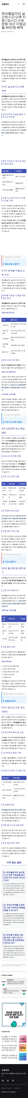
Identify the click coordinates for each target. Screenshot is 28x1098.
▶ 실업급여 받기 (9, 701)
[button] (18, 4)
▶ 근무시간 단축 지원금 (12, 422)
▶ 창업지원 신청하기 (11, 264)
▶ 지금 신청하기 (9, 561)
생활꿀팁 (5, 4)
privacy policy (6, 1088)
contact (17, 1088)
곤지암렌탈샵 (11, 1092)
